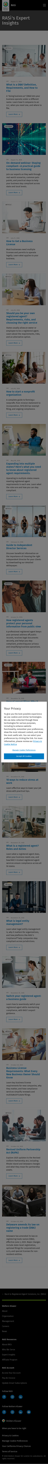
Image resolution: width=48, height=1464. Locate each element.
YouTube (29, 1412)
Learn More (13, 114)
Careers (5, 1326)
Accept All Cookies (24, 756)
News (4, 1331)
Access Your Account (11, 1373)
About (4, 1311)
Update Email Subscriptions (14, 1383)
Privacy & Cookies (10, 1435)
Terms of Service (9, 1451)
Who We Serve (8, 1349)
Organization (8, 1316)
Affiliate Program (9, 1360)
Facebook (4, 1397)
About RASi (7, 1344)
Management (8, 1321)
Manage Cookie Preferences (24, 750)
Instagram (12, 1397)
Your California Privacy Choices (16, 1446)
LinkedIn (21, 1397)
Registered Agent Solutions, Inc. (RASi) (25, 1294)
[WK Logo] (11, 1420)
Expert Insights (8, 1354)
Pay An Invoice (8, 1378)
